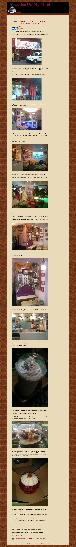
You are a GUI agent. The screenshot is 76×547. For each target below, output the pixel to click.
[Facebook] (13, 29)
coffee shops (18, 538)
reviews (30, 538)
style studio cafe (36, 538)
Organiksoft (47, 543)
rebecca (20, 26)
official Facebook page (19, 535)
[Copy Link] (20, 29)
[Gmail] (22, 29)
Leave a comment (42, 538)
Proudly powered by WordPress (32, 543)
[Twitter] (18, 29)
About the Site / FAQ (12, 14)
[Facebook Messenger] (15, 29)
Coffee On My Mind (32, 4)
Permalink (14, 539)
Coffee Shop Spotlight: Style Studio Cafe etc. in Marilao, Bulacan (29, 22)
